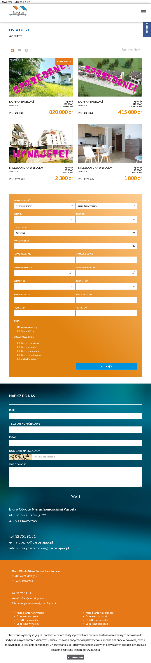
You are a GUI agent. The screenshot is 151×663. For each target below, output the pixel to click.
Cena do (80, 214)
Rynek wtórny (27, 331)
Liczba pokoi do (84, 254)
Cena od (18, 214)
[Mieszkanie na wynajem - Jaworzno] (41, 155)
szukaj (105, 366)
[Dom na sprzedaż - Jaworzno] (41, 89)
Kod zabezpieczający (24, 450)
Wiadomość (18, 464)
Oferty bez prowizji (30, 351)
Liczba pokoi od (22, 254)
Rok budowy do (84, 294)
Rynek (17, 321)
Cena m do (82, 281)
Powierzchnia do (85, 267)
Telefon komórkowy (24, 423)
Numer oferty (21, 241)
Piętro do (81, 308)
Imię (12, 410)
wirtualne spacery (29, 359)
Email (13, 437)
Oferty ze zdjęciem (30, 343)
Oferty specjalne (29, 347)
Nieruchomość (22, 200)
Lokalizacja (20, 227)
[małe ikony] (19, 50)
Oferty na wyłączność (31, 355)
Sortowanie (130, 50)
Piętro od (19, 308)
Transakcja (82, 200)
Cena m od (20, 281)
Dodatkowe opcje (24, 337)
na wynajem (30, 612)
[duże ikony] (12, 50)
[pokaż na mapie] (26, 50)
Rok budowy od (22, 294)
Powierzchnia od (23, 267)
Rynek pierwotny (29, 327)
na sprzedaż (99, 612)
